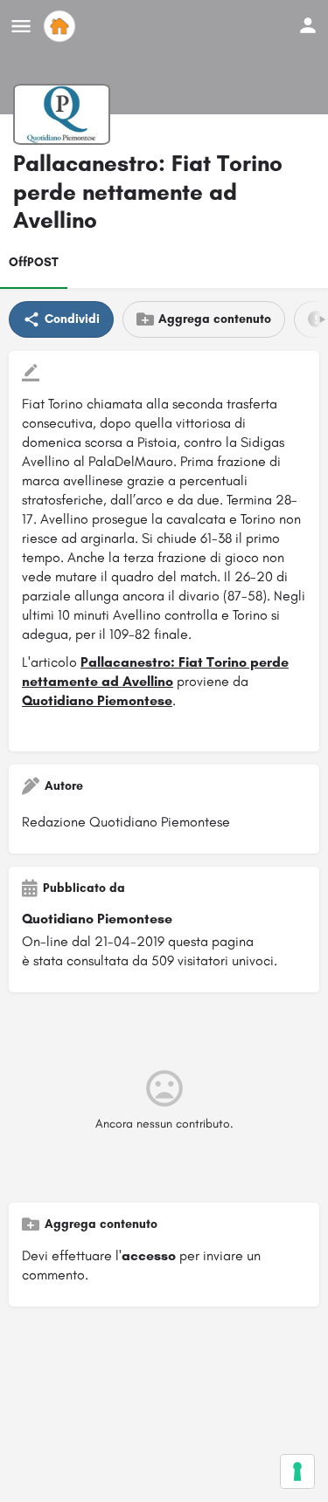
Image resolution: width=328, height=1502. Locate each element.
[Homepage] (61, 26)
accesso (149, 1255)
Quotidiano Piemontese (97, 700)
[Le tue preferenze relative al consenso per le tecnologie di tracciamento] (297, 1471)
